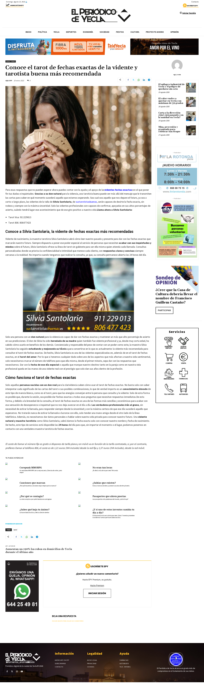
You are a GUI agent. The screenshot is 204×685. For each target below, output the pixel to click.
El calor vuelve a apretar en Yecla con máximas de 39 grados (170, 100)
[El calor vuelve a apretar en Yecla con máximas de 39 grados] (191, 102)
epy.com (8, 80)
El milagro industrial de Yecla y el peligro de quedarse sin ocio (171, 86)
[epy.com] (177, 65)
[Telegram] (149, 80)
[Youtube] (22, 671)
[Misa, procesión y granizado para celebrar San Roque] (191, 130)
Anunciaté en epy (17, 5)
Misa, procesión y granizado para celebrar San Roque (169, 129)
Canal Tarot (10, 61)
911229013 (25, 217)
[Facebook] (128, 80)
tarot (15, 530)
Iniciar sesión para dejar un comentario (68, 621)
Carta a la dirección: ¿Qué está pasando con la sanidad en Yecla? (170, 115)
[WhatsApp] (138, 80)
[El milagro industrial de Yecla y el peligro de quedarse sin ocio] (191, 88)
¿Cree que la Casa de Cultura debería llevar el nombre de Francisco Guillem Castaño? (176, 296)
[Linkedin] (144, 80)
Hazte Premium (97, 585)
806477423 (25, 222)
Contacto (195, 2)
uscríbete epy (192, 6)
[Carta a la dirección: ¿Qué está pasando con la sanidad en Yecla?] (191, 116)
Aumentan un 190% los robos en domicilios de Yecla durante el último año (38, 551)
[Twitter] (133, 80)
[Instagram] (17, 671)
